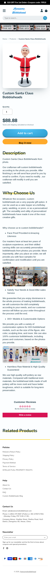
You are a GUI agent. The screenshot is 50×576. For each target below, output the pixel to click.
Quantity (6, 107)
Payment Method (9, 463)
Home (5, 39)
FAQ (4, 492)
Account (41, 10)
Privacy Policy (8, 459)
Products (13, 39)
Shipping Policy (8, 455)
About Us (6, 485)
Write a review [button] (25, 415)
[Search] (45, 18)
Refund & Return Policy (11, 452)
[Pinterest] (7, 548)
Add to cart (25, 133)
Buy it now (25, 143)
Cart (46, 10)
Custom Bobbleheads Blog (13, 496)
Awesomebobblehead (28, 572)
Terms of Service (9, 466)
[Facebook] (4, 548)
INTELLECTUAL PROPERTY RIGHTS (17, 470)
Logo (19, 10)
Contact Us (7, 489)
